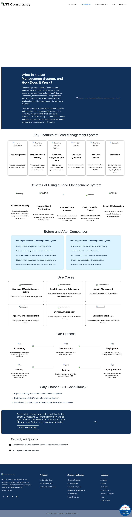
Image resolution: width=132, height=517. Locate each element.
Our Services (72, 4)
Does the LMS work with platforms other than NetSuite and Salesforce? (40, 445)
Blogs (102, 497)
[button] (66, 444)
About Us (103, 480)
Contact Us (122, 4)
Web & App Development (76, 490)
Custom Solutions (100, 4)
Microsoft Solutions (73, 480)
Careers (103, 483)
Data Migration (72, 494)
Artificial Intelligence (74, 487)
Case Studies (105, 500)
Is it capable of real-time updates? (26, 450)
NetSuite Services (46, 480)
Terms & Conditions (107, 494)
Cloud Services (72, 483)
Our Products (86, 4)
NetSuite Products (46, 483)
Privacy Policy (105, 490)
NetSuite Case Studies (47, 487)
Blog (113, 4)
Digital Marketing (73, 497)
